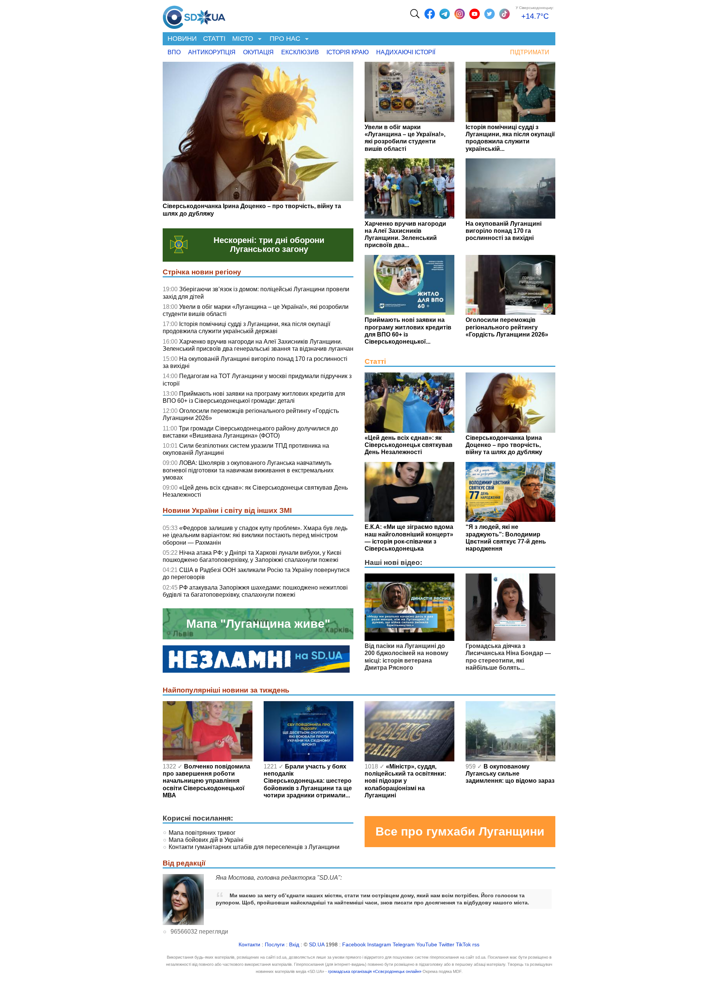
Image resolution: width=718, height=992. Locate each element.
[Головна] (194, 15)
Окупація (258, 52)
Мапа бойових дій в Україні (206, 840)
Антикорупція (212, 52)
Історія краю (347, 52)
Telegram (404, 944)
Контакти (249, 944)
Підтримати (529, 52)
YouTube (426, 944)
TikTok (463, 944)
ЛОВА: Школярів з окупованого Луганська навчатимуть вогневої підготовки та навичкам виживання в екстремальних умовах (248, 470)
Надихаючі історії (405, 52)
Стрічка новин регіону (202, 272)
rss (475, 944)
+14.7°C (535, 16)
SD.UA (316, 944)
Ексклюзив (300, 52)
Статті (214, 38)
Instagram (379, 944)
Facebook (354, 944)
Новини (182, 38)
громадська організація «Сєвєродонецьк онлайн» (374, 971)
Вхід (294, 944)
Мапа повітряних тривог (202, 833)
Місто (241, 39)
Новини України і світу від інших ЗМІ (227, 510)
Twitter (446, 944)
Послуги (275, 944)
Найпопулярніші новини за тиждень (226, 690)
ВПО (174, 52)
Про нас (283, 39)
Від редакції (184, 863)
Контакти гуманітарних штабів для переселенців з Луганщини (254, 847)
